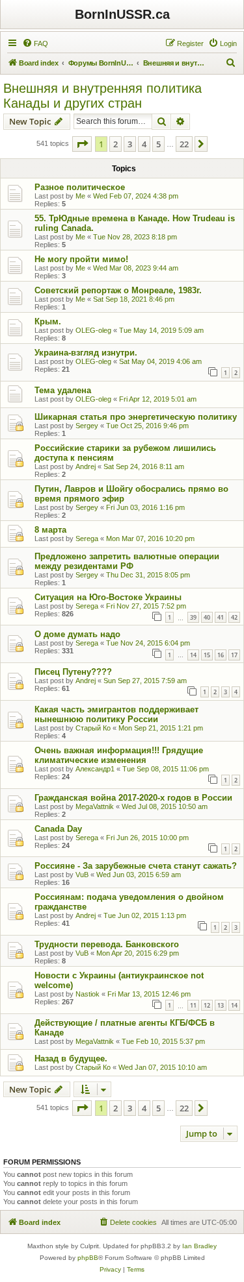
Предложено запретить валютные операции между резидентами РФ (126, 561)
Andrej (85, 466)
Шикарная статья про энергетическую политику (135, 417)
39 (193, 617)
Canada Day (58, 829)
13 (220, 1005)
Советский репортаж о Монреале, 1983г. (118, 290)
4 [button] (144, 144)
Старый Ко (93, 728)
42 (234, 617)
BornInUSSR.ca (122, 14)
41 (220, 617)
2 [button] (115, 144)
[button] (82, 144)
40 (207, 617)
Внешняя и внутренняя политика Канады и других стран (102, 95)
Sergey (86, 425)
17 (234, 655)
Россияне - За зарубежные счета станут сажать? (135, 866)
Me (80, 196)
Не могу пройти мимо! (81, 259)
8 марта (50, 530)
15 (207, 655)
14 (193, 655)
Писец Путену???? (73, 672)
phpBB (87, 1257)
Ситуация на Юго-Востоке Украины (108, 597)
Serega (86, 538)
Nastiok (87, 994)
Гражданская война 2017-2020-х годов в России (133, 798)
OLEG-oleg (93, 330)
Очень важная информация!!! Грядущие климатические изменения (118, 755)
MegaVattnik (94, 806)
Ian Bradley (199, 1246)
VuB (81, 874)
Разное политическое (79, 187)
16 (220, 655)
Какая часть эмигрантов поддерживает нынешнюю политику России (116, 714)
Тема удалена (62, 390)
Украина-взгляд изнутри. (85, 352)
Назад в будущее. (70, 1058)
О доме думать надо (77, 634)
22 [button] (184, 144)
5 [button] (158, 144)
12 (207, 1005)
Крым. (47, 321)
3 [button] (130, 144)
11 (193, 1005)
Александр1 (95, 769)
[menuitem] (35, 43)
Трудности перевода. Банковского (106, 944)
